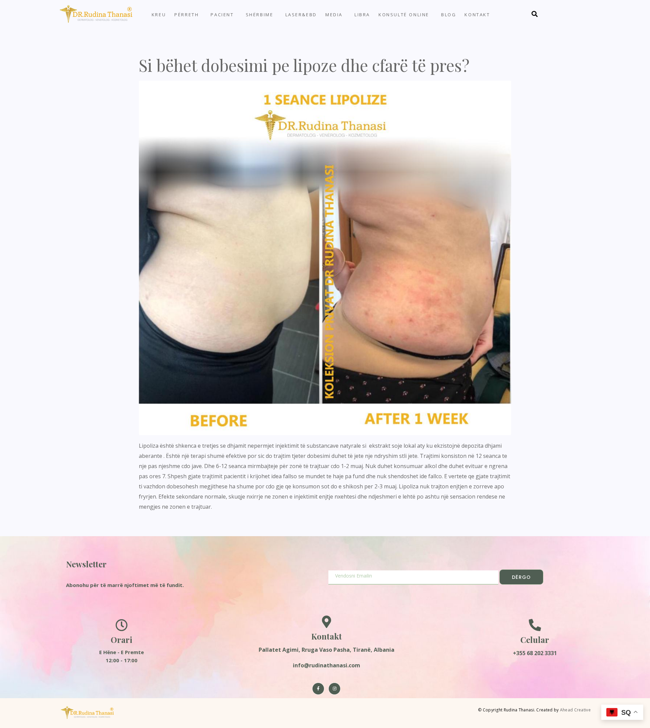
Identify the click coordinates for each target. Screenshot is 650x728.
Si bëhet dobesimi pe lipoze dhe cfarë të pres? (304, 65)
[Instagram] (334, 689)
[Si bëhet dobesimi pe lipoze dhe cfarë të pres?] (325, 257)
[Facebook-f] (318, 689)
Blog (448, 15)
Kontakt (477, 15)
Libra (362, 15)
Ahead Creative (575, 710)
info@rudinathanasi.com (326, 665)
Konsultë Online (403, 15)
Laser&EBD (301, 15)
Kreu (159, 15)
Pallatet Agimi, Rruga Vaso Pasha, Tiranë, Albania (326, 649)
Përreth (186, 15)
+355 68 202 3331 (535, 653)
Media (334, 15)
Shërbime (260, 15)
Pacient (222, 15)
